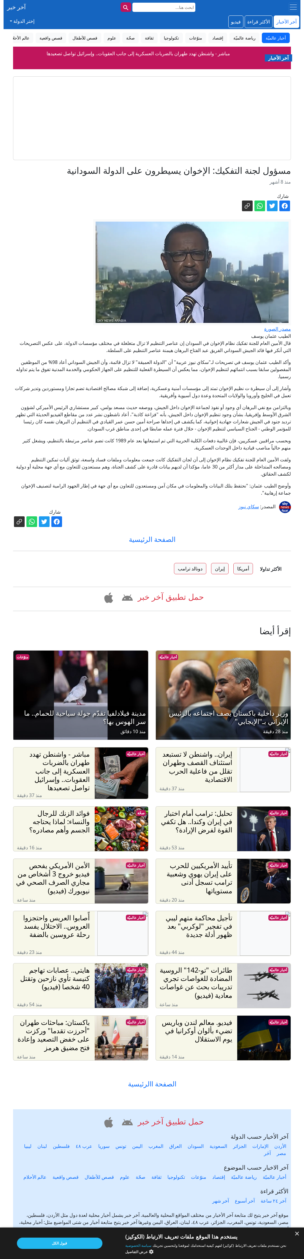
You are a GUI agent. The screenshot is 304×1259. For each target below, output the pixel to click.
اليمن (137, 1146)
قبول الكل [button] (59, 1243)
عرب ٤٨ (84, 1146)
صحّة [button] (130, 38)
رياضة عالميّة (244, 1177)
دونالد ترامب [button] (190, 568)
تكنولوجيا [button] (171, 38)
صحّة (141, 812)
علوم (125, 1177)
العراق (175, 1146)
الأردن (280, 1146)
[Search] (126, 7)
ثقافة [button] (149, 38)
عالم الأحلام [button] (19, 38)
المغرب (155, 1146)
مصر (281, 1153)
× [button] (297, 1234)
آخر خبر (16, 7)
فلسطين (61, 1146)
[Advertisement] (152, 118)
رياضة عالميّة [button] (244, 38)
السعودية (218, 1146)
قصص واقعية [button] (50, 38)
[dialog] (152, 1243)
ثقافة (156, 1177)
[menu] (293, 7)
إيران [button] (220, 568)
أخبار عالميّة (168, 657)
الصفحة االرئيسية (152, 1084)
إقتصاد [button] (217, 38)
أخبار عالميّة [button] (276, 38)
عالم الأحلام (35, 1177)
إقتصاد (218, 1177)
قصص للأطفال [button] (84, 38)
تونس (120, 1146)
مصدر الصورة (277, 329)
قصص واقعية (66, 1177)
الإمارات (260, 1146)
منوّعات (22, 657)
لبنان (42, 1146)
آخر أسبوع (245, 1201)
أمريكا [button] (243, 568)
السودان (196, 1146)
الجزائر (239, 1146)
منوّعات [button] (195, 38)
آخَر (267, 1153)
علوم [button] (111, 38)
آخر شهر (220, 1201)
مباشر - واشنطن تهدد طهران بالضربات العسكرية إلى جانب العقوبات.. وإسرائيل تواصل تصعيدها (138, 53)
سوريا (104, 1146)
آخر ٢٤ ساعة (273, 1201)
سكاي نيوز (248, 506)
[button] (126, 597)
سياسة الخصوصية (138, 1245)
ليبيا (27, 1146)
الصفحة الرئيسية (152, 539)
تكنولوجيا (176, 1177)
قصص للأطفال (99, 1177)
